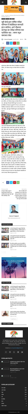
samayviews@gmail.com (17, 348)
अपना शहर (7, 15)
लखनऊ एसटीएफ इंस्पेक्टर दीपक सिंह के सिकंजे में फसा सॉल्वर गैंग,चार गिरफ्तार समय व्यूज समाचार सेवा (18, 313)
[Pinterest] (14, 43)
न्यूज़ (10, 18)
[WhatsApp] (18, 43)
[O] (5, 377)
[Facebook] (7, 43)
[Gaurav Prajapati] (2, 39)
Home (2, 15)
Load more (13, 319)
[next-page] (5, 252)
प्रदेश (13, 18)
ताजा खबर (7, 18)
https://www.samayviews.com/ (14, 218)
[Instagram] (10, 352)
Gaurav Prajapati (8, 39)
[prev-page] (2, 252)
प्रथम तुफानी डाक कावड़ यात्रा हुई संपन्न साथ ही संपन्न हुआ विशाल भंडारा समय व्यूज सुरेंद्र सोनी (18, 237)
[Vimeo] (18, 352)
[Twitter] (11, 43)
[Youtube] (22, 352)
